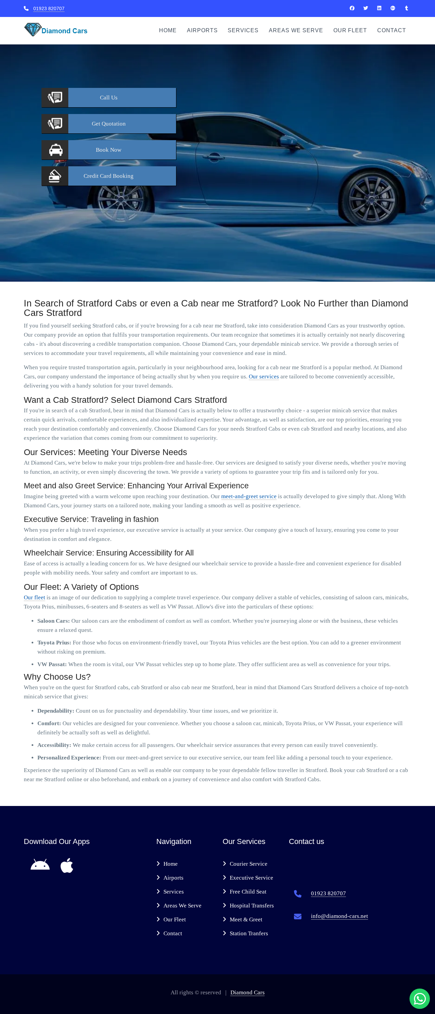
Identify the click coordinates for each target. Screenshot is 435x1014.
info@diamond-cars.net (339, 916)
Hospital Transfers (252, 905)
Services (243, 30)
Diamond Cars (247, 992)
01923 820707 (49, 8)
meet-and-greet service (249, 496)
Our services (264, 376)
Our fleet (34, 597)
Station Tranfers (249, 933)
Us (109, 97)
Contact (391, 30)
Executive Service (251, 878)
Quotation (109, 123)
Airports (202, 30)
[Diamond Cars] (352, 8)
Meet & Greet (246, 919)
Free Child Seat (248, 891)
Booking (109, 176)
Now (108, 150)
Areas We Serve (296, 30)
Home (168, 30)
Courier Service (248, 864)
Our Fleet (350, 30)
